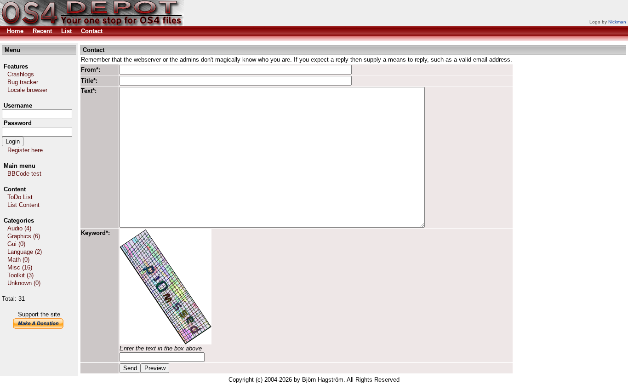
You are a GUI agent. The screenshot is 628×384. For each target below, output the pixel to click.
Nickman (617, 21)
